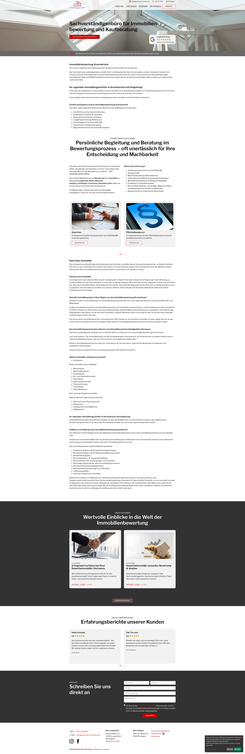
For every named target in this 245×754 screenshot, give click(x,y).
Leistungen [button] (131, 6)
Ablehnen (230, 749)
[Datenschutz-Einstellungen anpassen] (163, 733)
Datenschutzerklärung (147, 706)
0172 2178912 (82, 731)
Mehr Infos (79, 243)
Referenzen (155, 6)
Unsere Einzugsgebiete (160, 731)
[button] (120, 254)
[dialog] (224, 743)
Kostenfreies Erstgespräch (85, 37)
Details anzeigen (211, 749)
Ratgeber (143, 6)
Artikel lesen (78, 585)
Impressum (155, 736)
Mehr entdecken (122, 600)
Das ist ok (238, 749)
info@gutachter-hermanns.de (88, 735)
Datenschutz (156, 734)
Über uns (119, 6)
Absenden (150, 716)
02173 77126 (114, 741)
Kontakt (168, 6)
